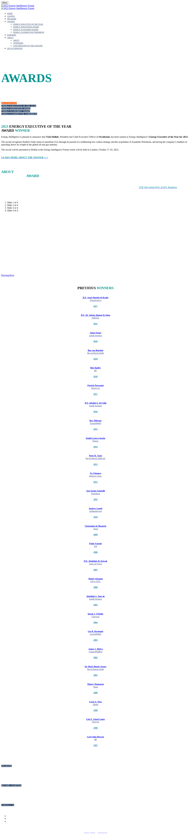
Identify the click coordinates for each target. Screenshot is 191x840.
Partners (11, 35)
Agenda (11, 16)
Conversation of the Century (28, 46)
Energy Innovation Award (26, 27)
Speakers (11, 19)
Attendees (18, 43)
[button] (9, 103)
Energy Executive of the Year (28, 24)
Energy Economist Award (25, 30)
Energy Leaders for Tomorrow (28, 32)
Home (10, 14)
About (10, 38)
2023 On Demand (14, 48)
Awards (11, 22)
